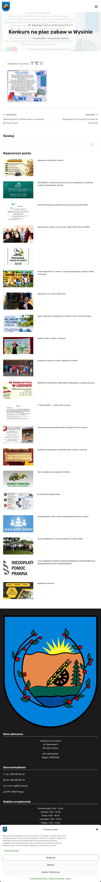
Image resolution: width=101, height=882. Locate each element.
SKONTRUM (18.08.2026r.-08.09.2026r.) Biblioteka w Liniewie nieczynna (66, 383)
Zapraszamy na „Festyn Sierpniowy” (51, 294)
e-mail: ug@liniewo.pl (17, 785)
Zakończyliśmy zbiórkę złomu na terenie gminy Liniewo (23, 119)
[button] (97, 829)
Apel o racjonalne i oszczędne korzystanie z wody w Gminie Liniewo (64, 316)
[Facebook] (32, 64)
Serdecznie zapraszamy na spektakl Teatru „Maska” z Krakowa (62, 450)
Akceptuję (50, 857)
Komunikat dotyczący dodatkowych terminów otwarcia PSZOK (62, 205)
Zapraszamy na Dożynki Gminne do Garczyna (80, 119)
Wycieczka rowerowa (45, 583)
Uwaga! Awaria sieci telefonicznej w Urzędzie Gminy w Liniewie (62, 427)
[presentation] (18, 167)
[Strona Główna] (29, 25)
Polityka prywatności (56, 878)
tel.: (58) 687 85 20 (15, 774)
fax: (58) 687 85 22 (15, 780)
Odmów (50, 865)
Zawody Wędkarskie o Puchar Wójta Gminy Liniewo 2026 (60, 539)
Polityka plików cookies (38, 878)
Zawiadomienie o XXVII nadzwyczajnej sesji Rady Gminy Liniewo (63, 516)
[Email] (41, 64)
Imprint (68, 878)
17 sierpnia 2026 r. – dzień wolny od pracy (54, 405)
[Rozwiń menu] (96, 6)
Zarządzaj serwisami (11, 850)
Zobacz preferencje (50, 872)
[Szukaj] (92, 145)
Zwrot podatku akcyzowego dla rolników (53, 472)
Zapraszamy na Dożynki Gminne (50, 160)
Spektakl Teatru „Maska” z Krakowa (51, 338)
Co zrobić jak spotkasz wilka (48, 494)
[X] (37, 64)
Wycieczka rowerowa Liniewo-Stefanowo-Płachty (57, 361)
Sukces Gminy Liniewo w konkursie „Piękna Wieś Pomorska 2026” (63, 227)
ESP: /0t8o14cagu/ (15, 791)
